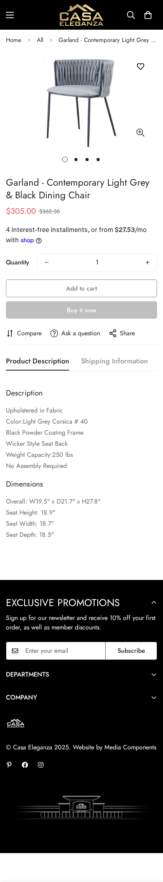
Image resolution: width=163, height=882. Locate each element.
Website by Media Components (114, 747)
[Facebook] (25, 765)
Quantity (17, 262)
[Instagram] (41, 765)
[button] (148, 15)
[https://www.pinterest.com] (9, 765)
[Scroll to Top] (149, 840)
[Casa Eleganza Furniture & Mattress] (81, 15)
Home (13, 40)
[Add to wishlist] (140, 67)
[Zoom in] (140, 133)
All (40, 40)
